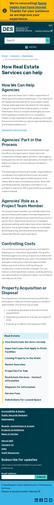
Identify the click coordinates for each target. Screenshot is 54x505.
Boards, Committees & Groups (17, 426)
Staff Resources (10, 453)
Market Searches (15, 364)
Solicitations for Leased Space (23, 399)
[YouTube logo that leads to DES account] (46, 501)
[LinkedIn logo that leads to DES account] (36, 501)
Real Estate (12, 335)
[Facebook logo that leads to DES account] (41, 501)
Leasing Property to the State (23, 358)
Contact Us (7, 445)
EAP (51, 25)
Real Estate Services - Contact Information (23, 379)
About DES (7, 441)
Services (15, 56)
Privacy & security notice (14, 491)
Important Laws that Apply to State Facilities (26, 350)
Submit (41, 477)
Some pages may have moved (28, 5)
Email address (8, 473)
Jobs (3, 449)
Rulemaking (7, 419)
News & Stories (9, 434)
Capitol (42, 31)
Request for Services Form (14, 130)
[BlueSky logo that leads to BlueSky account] (51, 501)
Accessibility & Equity (13, 411)
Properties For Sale (16, 371)
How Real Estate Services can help (25, 342)
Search (48, 41)
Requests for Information (20, 387)
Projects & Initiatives (12, 430)
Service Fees (12, 393)
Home (5, 56)
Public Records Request (14, 415)
